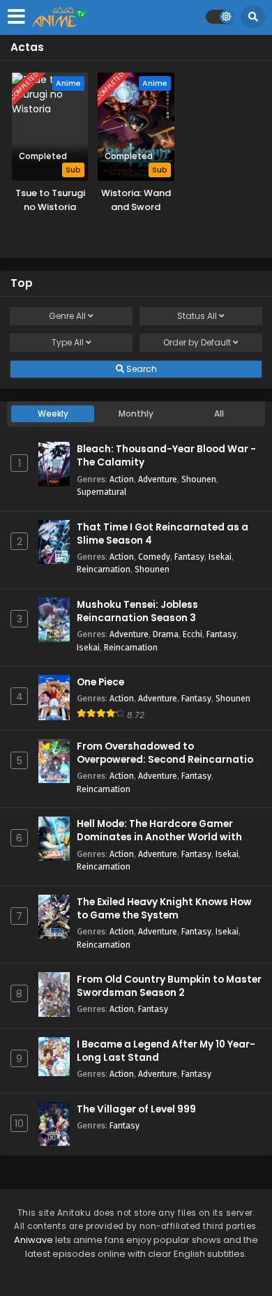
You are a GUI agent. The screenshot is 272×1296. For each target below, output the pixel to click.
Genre (67, 316)
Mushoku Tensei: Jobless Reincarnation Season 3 (137, 611)
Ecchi (192, 634)
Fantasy (189, 556)
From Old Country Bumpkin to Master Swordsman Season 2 (169, 986)
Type (68, 342)
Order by (197, 342)
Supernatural (101, 491)
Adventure (157, 479)
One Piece (100, 682)
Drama (166, 634)
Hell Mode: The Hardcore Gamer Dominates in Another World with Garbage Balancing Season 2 (159, 837)
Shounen (198, 479)
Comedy (154, 556)
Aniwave (33, 1239)
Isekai (220, 556)
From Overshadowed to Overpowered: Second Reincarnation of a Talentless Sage (168, 760)
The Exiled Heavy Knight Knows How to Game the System (164, 908)
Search (140, 369)
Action (121, 479)
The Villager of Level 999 (136, 1109)
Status (197, 316)
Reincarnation (103, 569)
